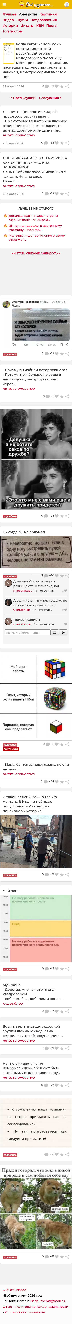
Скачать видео (14, 1290)
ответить (47, 590)
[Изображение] (54, 632)
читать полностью (19, 135)
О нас (7, 1307)
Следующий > (50, 98)
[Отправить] (63, 632)
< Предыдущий (22, 98)
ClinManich (21, 609)
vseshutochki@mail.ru (47, 1301)
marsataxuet (22, 590)
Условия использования (25, 1312)
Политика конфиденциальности (41, 1307)
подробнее (13, 1003)
